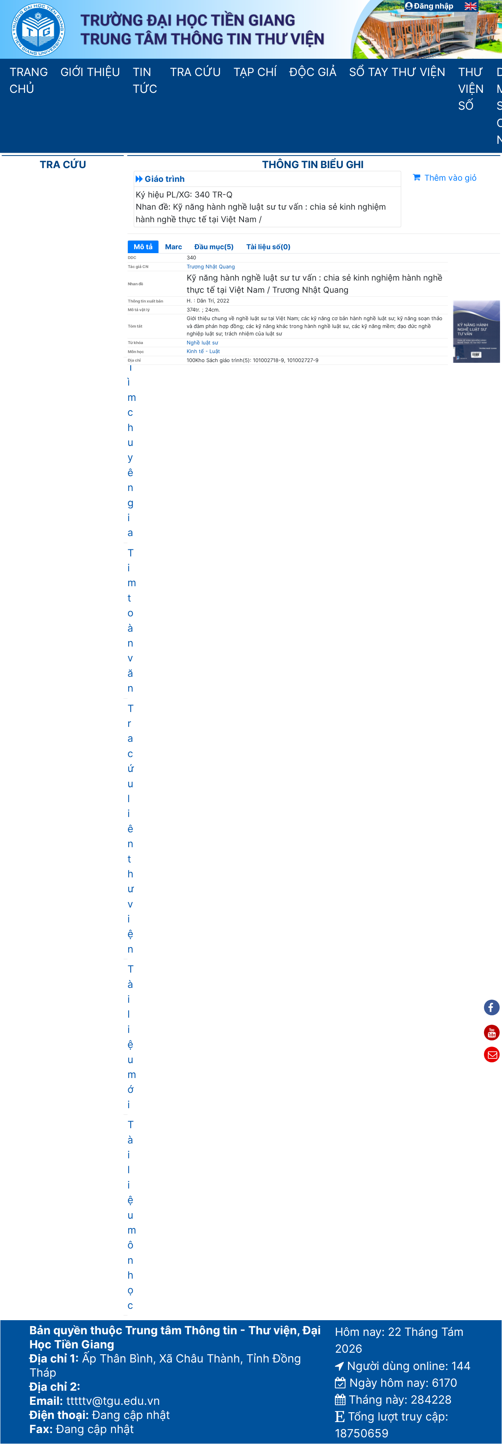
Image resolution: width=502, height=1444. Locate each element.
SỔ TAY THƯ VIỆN (395, 72)
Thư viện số (471, 88)
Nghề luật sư (202, 342)
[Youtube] (492, 1032)
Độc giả (312, 72)
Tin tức (145, 80)
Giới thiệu (89, 72)
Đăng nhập (433, 6)
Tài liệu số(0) (268, 247)
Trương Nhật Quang (211, 266)
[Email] (492, 1054)
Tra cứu (195, 72)
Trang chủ (28, 80)
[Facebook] (492, 1007)
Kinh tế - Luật (203, 351)
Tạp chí (255, 72)
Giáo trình (165, 179)
